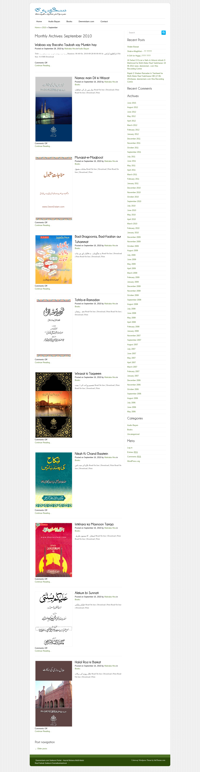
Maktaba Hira (70, 49)
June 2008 (131, 313)
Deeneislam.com (86, 21)
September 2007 (134, 340)
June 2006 (131, 407)
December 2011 (133, 139)
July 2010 (131, 206)
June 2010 (131, 210)
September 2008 (134, 300)
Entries (132, 452)
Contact (104, 21)
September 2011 (134, 152)
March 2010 (132, 224)
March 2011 (132, 174)
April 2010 (131, 219)
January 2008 (133, 331)
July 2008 (131, 309)
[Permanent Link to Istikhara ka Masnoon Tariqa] (94, 524)
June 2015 (131, 103)
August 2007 (132, 344)
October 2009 (133, 246)
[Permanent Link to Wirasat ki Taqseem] (88, 373)
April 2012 (131, 121)
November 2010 (134, 192)
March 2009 (132, 273)
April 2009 (131, 268)
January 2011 (133, 183)
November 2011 (133, 143)
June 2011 (131, 161)
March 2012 (132, 125)
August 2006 (132, 398)
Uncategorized (133, 434)
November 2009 (134, 241)
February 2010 (133, 228)
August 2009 (132, 250)
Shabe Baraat (133, 47)
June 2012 (131, 112)
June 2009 (131, 259)
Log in (129, 448)
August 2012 (132, 107)
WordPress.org (133, 461)
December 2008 (134, 286)
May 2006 (131, 412)
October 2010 (133, 197)
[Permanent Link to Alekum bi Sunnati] (87, 593)
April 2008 (131, 322)
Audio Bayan (54, 21)
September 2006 (134, 394)
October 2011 (133, 148)
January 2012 (133, 134)
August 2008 (132, 304)
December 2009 (134, 237)
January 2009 (133, 282)
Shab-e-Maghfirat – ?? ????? (139, 51)
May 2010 (131, 215)
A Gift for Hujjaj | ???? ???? (139, 56)
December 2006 (134, 380)
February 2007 (133, 371)
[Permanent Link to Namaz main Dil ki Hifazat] (92, 78)
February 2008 (133, 327)
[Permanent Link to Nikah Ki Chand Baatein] (91, 453)
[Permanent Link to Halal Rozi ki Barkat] (88, 662)
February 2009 (133, 277)
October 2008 (133, 295)
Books (69, 21)
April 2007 (131, 362)
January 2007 (133, 376)
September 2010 (134, 201)
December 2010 (134, 188)
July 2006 (131, 403)
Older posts (41, 748)
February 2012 (133, 130)
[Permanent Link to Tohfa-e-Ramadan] (87, 299)
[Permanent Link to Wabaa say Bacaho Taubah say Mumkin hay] (66, 45)
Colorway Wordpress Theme (141, 760)
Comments (134, 457)
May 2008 (131, 318)
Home (39, 21)
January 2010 (133, 233)
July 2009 (131, 255)
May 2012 (131, 116)
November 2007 (134, 336)
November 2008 (134, 291)
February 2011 (133, 179)
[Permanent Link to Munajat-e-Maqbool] (89, 157)
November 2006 (134, 385)
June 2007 (131, 353)
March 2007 (132, 367)
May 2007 (131, 358)
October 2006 (133, 389)
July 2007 (131, 349)
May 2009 (131, 264)
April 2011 (131, 170)
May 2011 (131, 165)
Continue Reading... (43, 65)
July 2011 (131, 157)
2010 (44, 27)
